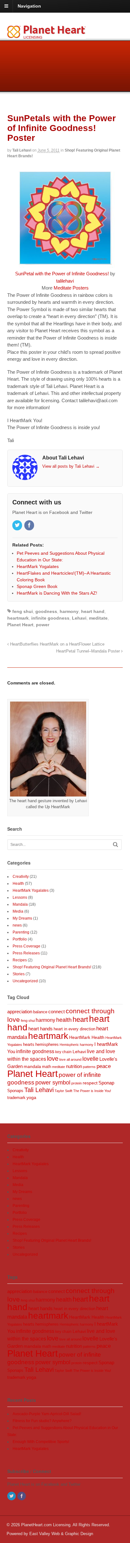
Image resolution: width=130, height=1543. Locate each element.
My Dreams (22, 918)
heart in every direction (74, 1029)
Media (18, 911)
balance (40, 1012)
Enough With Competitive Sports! (41, 1442)
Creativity (21, 876)
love (52, 1058)
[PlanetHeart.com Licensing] (46, 35)
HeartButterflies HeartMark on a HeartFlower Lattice (56, 644)
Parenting (21, 932)
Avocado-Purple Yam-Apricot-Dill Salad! (47, 1414)
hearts (28, 1044)
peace (104, 1066)
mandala (32, 1066)
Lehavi (79, 618)
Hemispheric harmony (76, 1044)
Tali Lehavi (21, 150)
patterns (89, 1067)
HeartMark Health (86, 1037)
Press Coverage (26, 946)
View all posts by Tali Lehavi (71, 466)
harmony (69, 611)
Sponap (106, 1082)
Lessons (20, 897)
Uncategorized (25, 981)
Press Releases (26, 953)
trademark (16, 1097)
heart (80, 1019)
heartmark (18, 618)
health (64, 1020)
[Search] (115, 844)
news (17, 925)
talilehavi (65, 281)
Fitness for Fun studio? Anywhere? (42, 1421)
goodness (46, 611)
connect (56, 1011)
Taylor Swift (63, 1091)
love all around (70, 1059)
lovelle (90, 1059)
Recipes (20, 960)
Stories (19, 974)
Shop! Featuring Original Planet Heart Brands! (52, 967)
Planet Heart (20, 624)
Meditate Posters (71, 287)
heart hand (92, 611)
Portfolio (20, 939)
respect (90, 1082)
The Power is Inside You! (92, 1091)
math (46, 1066)
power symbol (52, 1082)
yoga (31, 1097)
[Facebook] (29, 525)
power (42, 624)
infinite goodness (50, 618)
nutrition (74, 1066)
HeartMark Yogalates (31, 890)
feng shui (22, 611)
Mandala (20, 904)
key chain (63, 1052)
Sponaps (15, 1091)
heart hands (40, 1028)
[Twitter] (17, 525)
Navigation (29, 6)
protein (76, 1083)
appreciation (19, 1011)
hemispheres (47, 1044)
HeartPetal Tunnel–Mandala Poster (88, 651)
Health (18, 883)
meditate (98, 618)
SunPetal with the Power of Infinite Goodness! (62, 273)
